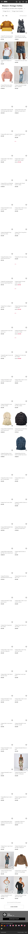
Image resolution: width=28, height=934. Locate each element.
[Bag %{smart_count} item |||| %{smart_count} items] (26, 1)
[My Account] (19, 1)
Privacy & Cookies (21, 932)
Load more (14, 906)
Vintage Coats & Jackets (17, 11)
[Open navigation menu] (2, 1)
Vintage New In (6, 11)
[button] (1, 925)
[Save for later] (12, 33)
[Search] (16, 1)
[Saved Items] (23, 1)
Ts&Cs (26, 932)
